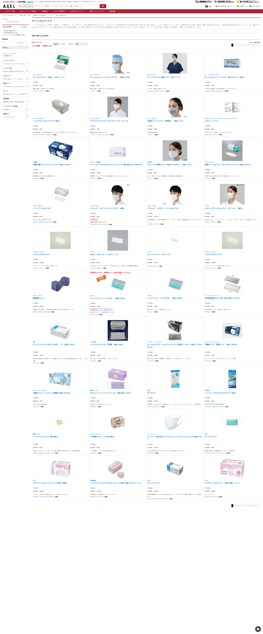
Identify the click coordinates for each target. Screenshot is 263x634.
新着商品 (45, 11)
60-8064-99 (93, 406)
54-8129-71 (93, 497)
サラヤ (34, 480)
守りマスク (152, 393)
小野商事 (35, 162)
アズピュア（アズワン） (39, 252)
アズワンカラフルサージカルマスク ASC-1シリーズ (109, 121)
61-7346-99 (208, 134)
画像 (57, 44)
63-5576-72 (220, 453)
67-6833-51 (150, 453)
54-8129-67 (36, 497)
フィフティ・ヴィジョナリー (154, 342)
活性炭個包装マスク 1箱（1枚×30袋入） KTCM (222, 298)
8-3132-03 (150, 91)
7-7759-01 (150, 224)
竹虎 (34, 342)
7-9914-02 (207, 222)
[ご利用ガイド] (242, 6)
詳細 (63, 44)
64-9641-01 (214, 497)
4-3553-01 (41, 268)
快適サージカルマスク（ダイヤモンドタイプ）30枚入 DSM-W (227, 164)
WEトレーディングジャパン (212, 342)
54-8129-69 (48, 497)
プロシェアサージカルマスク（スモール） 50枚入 (224, 208)
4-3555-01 (35, 268)
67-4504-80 (48, 134)
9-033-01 (155, 266)
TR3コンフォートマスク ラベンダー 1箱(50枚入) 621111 (110, 393)
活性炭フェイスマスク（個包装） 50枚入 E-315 (165, 121)
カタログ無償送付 (59, 11)
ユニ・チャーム (151, 434)
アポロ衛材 (93, 342)
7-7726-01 (92, 91)
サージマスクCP (153, 483)
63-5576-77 (150, 499)
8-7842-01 (207, 91)
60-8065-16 (42, 453)
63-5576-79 (163, 499)
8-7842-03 (218, 91)
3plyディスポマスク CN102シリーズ (104, 254)
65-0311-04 (93, 361)
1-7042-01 (92, 268)
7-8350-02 (41, 222)
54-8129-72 (99, 497)
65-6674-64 (36, 406)
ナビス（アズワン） (38, 74)
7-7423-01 (98, 224)
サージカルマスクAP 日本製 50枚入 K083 (106, 344)
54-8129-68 (42, 497)
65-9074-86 (214, 406)
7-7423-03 (104, 224)
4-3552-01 (213, 268)
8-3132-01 (155, 91)
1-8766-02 (98, 268)
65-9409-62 (36, 178)
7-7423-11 (92, 134)
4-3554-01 (207, 268)
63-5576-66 (36, 363)
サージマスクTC (211, 437)
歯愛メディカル (94, 390)
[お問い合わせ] (254, 6)
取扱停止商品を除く (11, 30)
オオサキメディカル (95, 434)
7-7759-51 (155, 224)
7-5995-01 (207, 312)
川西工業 (149, 162)
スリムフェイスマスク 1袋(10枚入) (45, 437)
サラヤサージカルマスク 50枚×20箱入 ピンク (222, 483)
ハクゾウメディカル (38, 118)
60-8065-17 (48, 453)
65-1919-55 (208, 361)
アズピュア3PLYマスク (41, 254)
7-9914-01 (213, 222)
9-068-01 (35, 312)
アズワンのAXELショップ (9, 15)
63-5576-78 (157, 499)
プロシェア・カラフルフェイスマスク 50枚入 (107, 208)
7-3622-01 (35, 91)
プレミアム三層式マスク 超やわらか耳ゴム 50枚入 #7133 (169, 164)
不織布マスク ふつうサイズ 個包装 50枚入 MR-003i (51, 393)
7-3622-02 (41, 91)
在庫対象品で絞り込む (11, 33)
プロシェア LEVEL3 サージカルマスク (163, 208)
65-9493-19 (93, 453)
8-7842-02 (213, 91)
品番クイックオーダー (96, 11)
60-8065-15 (36, 453)
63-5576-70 (208, 453)
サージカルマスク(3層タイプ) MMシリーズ (163, 77)
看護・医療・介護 (25, 15)
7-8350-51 (47, 222)
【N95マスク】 (256, 25)
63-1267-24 (157, 406)
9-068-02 (40, 312)
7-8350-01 (35, 222)
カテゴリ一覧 (10, 11)
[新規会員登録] (220, 6)
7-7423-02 (92, 224)
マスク (50, 15)
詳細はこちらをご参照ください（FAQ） (190, 27)
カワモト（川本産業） (96, 162)
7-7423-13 (98, 134)
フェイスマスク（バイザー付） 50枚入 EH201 (107, 298)
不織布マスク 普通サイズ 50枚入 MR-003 (221, 344)
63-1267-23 (150, 406)
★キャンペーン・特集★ (28, 11)
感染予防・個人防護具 (39, 15)
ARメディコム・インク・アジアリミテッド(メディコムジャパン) (221, 118)
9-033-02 (149, 266)
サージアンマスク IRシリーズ (159, 254)
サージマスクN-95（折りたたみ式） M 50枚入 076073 (53, 344)
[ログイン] (231, 6)
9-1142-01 (207, 178)
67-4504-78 (36, 134)
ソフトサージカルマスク (42, 208)
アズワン (207, 205)
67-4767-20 (150, 361)
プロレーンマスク (211, 121)
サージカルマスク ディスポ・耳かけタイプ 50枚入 (224, 77)
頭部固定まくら (38, 298)
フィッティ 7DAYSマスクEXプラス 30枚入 (220, 393)
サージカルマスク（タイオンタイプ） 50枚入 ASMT (110, 77)
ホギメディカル (151, 74)
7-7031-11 (150, 178)
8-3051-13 (150, 312)
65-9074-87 (220, 406)
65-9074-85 (208, 406)
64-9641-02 (208, 497)
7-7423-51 (104, 134)
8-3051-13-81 (93, 314)
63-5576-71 (214, 453)
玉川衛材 (207, 390)
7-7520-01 (150, 134)
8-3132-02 (161, 91)
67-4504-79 (42, 134)
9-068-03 (45, 312)
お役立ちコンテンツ (77, 11)
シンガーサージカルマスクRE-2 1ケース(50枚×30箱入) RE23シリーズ (115, 483)
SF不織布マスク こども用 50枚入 (102, 437)
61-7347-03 (214, 134)
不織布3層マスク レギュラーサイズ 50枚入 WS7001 (51, 164)
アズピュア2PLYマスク (213, 254)
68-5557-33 (93, 178)
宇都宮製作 (93, 480)
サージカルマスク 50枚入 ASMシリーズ (49, 77)
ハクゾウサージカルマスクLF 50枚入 (46, 121)
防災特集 (112, 11)
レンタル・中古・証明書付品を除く (15, 35)
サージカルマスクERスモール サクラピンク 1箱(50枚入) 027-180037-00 (116, 164)
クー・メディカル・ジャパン (212, 74)
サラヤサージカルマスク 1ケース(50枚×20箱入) (50, 483)
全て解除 (23, 27)
